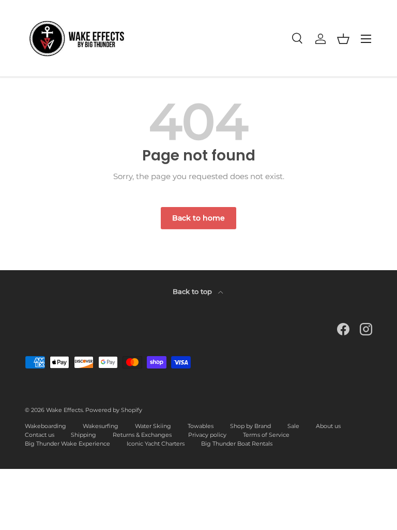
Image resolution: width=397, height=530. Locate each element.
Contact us (39, 434)
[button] (343, 38)
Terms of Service (266, 434)
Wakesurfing (100, 426)
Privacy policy (207, 434)
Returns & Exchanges (142, 434)
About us (328, 426)
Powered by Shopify (113, 410)
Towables (200, 426)
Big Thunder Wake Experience (67, 443)
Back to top (193, 291)
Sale (293, 426)
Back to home (198, 218)
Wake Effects (64, 410)
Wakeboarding (45, 426)
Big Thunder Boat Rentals (236, 443)
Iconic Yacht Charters (156, 443)
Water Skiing (153, 426)
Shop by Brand (250, 426)
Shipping (83, 434)
